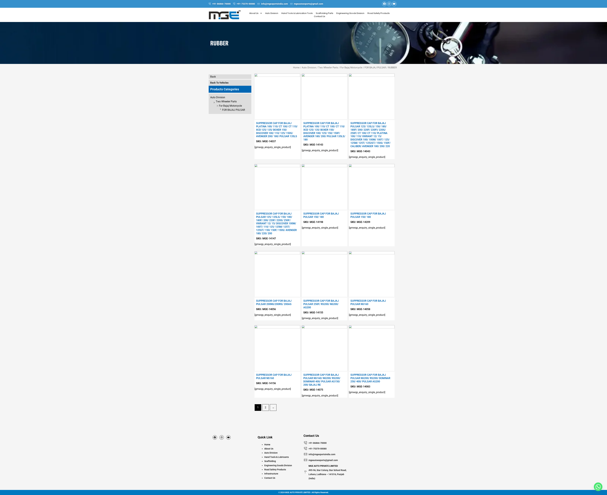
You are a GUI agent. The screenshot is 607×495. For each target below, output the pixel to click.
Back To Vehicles (219, 82)
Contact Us (319, 16)
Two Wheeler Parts (328, 67)
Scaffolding (270, 461)
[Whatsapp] (598, 487)
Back (213, 76)
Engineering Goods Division (350, 13)
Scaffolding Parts (324, 13)
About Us (253, 13)
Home (296, 67)
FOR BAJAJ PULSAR (375, 67)
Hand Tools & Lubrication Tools (297, 13)
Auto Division (271, 13)
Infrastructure (271, 473)
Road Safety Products (379, 13)
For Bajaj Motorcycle (351, 67)
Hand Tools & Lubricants (276, 457)
